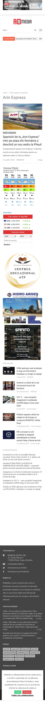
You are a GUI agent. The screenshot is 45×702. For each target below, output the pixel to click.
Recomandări (12, 132)
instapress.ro (8, 472)
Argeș (25, 649)
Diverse (5, 132)
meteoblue (7, 213)
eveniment (22, 652)
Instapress (7, 480)
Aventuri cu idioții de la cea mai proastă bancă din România (28, 386)
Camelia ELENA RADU (12, 463)
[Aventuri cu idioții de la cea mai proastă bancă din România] (9, 383)
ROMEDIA (30, 377)
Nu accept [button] (27, 692)
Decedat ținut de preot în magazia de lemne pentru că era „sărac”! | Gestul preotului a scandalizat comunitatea (20, 635)
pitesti (19, 656)
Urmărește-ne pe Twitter (17, 568)
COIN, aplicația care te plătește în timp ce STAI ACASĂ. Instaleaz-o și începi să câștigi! (29, 371)
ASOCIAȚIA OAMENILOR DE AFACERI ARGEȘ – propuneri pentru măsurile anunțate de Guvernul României (21, 465)
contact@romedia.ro (16, 564)
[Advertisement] (22, 66)
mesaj (35, 652)
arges (16, 649)
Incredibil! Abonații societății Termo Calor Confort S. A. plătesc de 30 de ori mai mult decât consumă (21, 457)
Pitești (30, 656)
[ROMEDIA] (22, 21)
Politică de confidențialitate (22, 695)
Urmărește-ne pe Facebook (18, 572)
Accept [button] (18, 692)
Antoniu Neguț (31, 409)
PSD (19, 659)
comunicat (9, 652)
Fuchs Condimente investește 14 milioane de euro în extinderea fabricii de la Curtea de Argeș (22, 474)
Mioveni (8, 656)
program (8, 659)
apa (6, 649)
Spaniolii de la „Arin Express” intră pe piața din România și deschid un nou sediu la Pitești (22, 140)
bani (34, 649)
